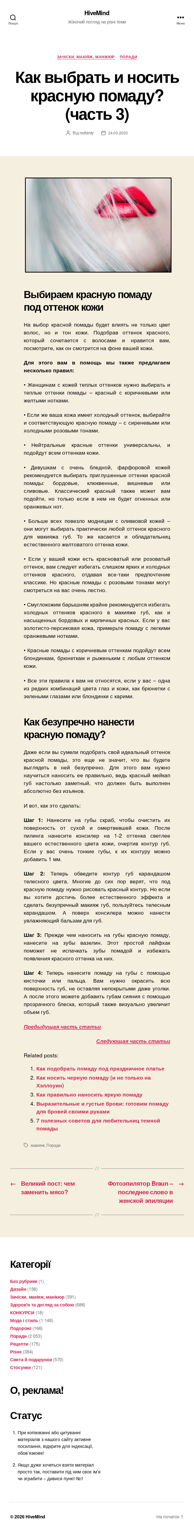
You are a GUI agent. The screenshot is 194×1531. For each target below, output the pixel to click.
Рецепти (19, 1344)
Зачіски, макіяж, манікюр (86, 57)
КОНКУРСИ (22, 1312)
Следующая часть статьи (133, 1040)
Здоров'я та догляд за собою (42, 1304)
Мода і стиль (24, 1320)
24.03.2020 (118, 133)
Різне (16, 1351)
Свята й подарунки (31, 1359)
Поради (128, 57)
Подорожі (20, 1328)
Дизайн (18, 1289)
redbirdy (87, 133)
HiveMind (96, 13)
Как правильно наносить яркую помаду (89, 1094)
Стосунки (20, 1367)
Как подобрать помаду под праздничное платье (100, 1068)
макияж (37, 1145)
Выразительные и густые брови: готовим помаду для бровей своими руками (102, 1107)
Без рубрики (23, 1281)
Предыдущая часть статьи (62, 1026)
